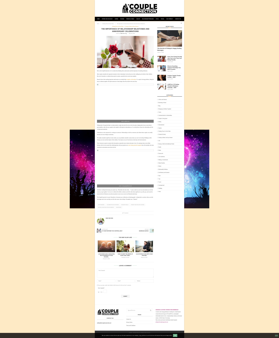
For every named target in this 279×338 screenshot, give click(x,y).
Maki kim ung (123, 33)
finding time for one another (137, 204)
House (159, 150)
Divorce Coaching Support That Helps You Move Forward (174, 67)
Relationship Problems (148, 18)
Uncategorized (161, 185)
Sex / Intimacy (169, 18)
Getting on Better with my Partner (165, 137)
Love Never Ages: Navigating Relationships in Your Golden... (106, 255)
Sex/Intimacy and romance (163, 172)
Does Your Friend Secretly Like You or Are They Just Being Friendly (174, 58)
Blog (159, 105)
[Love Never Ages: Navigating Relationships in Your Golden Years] (106, 246)
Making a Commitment (163, 159)
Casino (159, 112)
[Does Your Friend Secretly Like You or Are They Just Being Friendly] (161, 59)
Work (159, 191)
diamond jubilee (125, 204)
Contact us (178, 18)
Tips (159, 178)
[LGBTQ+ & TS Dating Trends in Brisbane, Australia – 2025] (161, 86)
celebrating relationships (113, 204)
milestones (118, 207)
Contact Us (128, 319)
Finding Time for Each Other (164, 131)
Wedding (160, 188)
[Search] (181, 23)
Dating (116, 18)
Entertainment (161, 124)
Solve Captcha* (101, 288)
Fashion (122, 18)
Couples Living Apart (162, 118)
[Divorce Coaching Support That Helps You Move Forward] (161, 68)
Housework (160, 153)
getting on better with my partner (106, 207)
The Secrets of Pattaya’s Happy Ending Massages (169, 49)
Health (138, 18)
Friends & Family (130, 18)
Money (159, 166)
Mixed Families (161, 163)
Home (98, 18)
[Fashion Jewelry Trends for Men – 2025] (161, 78)
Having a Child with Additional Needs (166, 143)
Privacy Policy (129, 322)
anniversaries (101, 204)
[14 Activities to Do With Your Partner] (144, 246)
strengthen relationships (131, 79)
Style (157, 18)
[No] (276, 335)
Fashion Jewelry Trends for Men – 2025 (174, 76)
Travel (162, 18)
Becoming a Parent (162, 102)
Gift (159, 140)
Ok (175, 335)
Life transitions (161, 156)
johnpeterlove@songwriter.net (162, 322)
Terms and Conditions (130, 325)
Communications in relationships (165, 115)
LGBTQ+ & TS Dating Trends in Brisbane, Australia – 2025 (173, 86)
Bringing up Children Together (164, 108)
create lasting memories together (134, 145)
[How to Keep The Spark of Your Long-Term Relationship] (125, 246)
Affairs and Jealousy (107, 18)
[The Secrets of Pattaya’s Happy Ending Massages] (169, 38)
